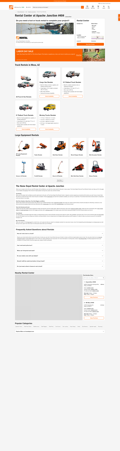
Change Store (68, 16)
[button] (60, 233)
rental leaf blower (24, 210)
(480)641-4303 (94, 289)
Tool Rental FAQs (83, 238)
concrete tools (60, 204)
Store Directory (21, 11)
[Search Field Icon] (82, 7)
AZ (26, 11)
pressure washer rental (76, 208)
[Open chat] (119, 17)
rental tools (49, 196)
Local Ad (79, 41)
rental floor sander (58, 202)
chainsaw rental (49, 210)
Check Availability (49, 96)
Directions (93, 41)
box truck (30, 222)
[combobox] (56, 7)
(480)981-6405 (90, 287)
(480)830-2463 (90, 308)
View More (59, 180)
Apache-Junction (32, 11)
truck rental (101, 214)
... (15, 11)
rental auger (46, 204)
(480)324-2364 (95, 311)
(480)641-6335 (95, 290)
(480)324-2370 (94, 310)
